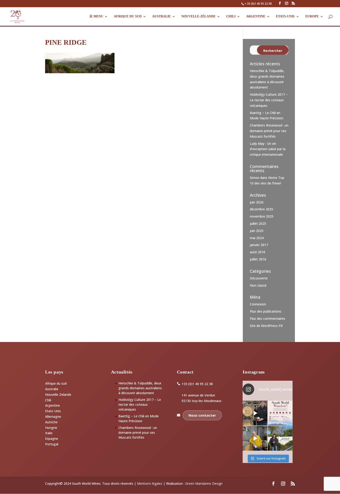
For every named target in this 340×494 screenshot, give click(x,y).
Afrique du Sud (128, 16)
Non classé (258, 285)
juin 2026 (256, 202)
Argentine (255, 16)
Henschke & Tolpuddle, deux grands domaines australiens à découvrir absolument (140, 388)
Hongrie (51, 427)
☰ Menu (96, 16)
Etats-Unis (53, 411)
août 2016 (257, 252)
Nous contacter (202, 415)
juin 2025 (256, 230)
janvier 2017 (259, 245)
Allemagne (53, 416)
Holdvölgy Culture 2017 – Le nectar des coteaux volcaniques (269, 100)
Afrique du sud (56, 383)
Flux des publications (265, 311)
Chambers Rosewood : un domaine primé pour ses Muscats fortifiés (269, 131)
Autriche (51, 422)
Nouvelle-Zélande (198, 16)
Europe (312, 16)
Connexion (258, 304)
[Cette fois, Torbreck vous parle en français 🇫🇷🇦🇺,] (255, 413)
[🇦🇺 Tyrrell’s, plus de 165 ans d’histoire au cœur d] (255, 438)
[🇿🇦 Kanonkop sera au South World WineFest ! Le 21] (280, 438)
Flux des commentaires (267, 318)
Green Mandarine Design (204, 483)
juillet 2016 (258, 259)
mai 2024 (257, 238)
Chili (230, 16)
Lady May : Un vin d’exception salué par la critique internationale (267, 149)
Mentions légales (149, 483)
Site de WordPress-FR (266, 325)
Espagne (51, 438)
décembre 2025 (261, 209)
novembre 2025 (261, 216)
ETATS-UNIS (285, 16)
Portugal (51, 444)
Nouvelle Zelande (58, 394)
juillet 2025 (258, 223)
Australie (161, 16)
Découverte (259, 278)
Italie (49, 433)
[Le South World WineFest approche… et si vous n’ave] (280, 413)
